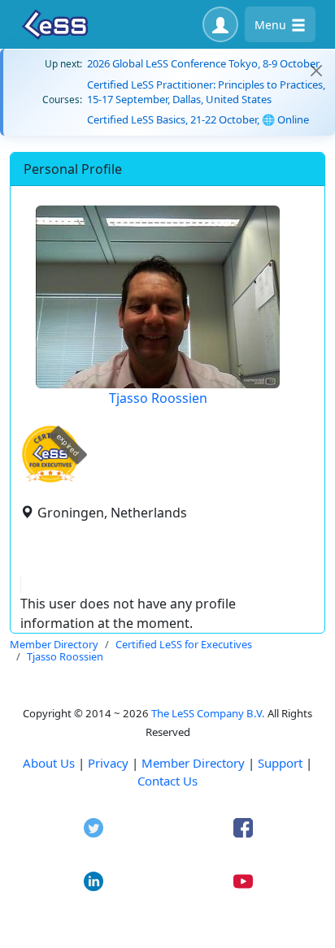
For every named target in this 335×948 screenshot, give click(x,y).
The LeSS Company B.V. (208, 713)
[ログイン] (220, 24)
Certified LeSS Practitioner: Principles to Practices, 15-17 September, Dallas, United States (206, 91)
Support (280, 763)
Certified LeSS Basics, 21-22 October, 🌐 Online (198, 119)
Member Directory (193, 763)
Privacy (108, 763)
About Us (49, 763)
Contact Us (167, 781)
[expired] (50, 479)
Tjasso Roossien (158, 398)
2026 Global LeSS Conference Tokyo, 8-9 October (203, 63)
